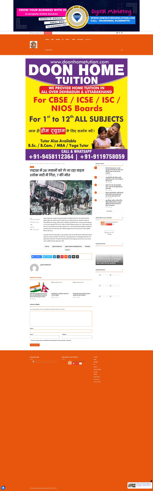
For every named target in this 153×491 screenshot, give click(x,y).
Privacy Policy (48, 49)
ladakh (88, 246)
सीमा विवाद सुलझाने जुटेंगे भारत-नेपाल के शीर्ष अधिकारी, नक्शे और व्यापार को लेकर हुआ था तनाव (38, 295)
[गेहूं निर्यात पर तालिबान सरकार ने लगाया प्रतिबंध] (61, 286)
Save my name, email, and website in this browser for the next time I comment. (51, 340)
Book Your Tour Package (109, 230)
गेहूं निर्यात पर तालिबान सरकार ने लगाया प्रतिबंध (60, 294)
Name (32, 328)
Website (64, 334)
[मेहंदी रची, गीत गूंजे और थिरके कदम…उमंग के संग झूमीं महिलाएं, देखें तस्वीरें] (100, 187)
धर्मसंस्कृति (58, 39)
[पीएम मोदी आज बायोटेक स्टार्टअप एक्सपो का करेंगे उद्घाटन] (82, 286)
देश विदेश (36, 163)
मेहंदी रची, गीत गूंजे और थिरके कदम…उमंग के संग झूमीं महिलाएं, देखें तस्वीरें (114, 186)
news (68, 250)
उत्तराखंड (47, 39)
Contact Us (88, 39)
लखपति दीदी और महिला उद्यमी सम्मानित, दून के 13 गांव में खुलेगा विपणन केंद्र (114, 179)
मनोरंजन (67, 39)
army (47, 246)
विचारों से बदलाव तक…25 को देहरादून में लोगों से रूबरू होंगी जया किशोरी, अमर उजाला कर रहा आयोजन (114, 170)
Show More (109, 211)
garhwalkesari (57, 246)
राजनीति (73, 39)
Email (32, 334)
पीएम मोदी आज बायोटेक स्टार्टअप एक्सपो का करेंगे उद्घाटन (81, 294)
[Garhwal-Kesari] (33, 44)
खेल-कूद (95, 372)
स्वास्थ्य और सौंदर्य (97, 369)
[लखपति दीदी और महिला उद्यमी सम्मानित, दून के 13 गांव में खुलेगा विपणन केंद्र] (100, 180)
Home (32, 163)
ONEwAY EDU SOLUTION (50, 488)
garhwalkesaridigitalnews (74, 246)
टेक (62, 39)
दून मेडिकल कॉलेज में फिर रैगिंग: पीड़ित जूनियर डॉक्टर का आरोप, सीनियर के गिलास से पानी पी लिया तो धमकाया (114, 203)
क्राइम (52, 39)
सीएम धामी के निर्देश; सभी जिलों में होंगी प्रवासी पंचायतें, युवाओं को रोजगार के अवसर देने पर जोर (114, 194)
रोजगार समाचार (80, 39)
